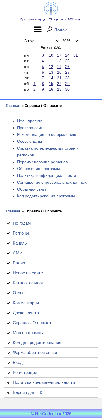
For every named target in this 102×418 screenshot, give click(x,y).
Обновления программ (38, 168)
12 (51, 66)
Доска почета (26, 312)
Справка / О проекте (32, 322)
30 (67, 89)
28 (67, 78)
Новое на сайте (28, 272)
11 (51, 61)
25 (67, 61)
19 (59, 66)
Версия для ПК (27, 392)
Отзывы (21, 292)
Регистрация (25, 372)
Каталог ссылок (28, 282)
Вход (18, 362)
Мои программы (28, 332)
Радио (19, 262)
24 (67, 55)
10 (51, 55)
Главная (13, 106)
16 (51, 89)
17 (59, 55)
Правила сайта (31, 127)
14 (51, 78)
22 (59, 83)
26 (67, 66)
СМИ (18, 253)
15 (51, 83)
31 (75, 55)
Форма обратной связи (35, 352)
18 (59, 61)
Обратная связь (31, 189)
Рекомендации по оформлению (46, 134)
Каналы (20, 243)
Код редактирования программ (46, 196)
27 (67, 72)
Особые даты (29, 141)
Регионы (21, 233)
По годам (22, 223)
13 (51, 72)
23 (59, 89)
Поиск (60, 30)
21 (59, 78)
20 (59, 72)
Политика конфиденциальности (46, 175)
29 (67, 83)
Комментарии (26, 302)
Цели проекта (29, 121)
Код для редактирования (37, 342)
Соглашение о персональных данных (52, 182)
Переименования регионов (42, 162)
